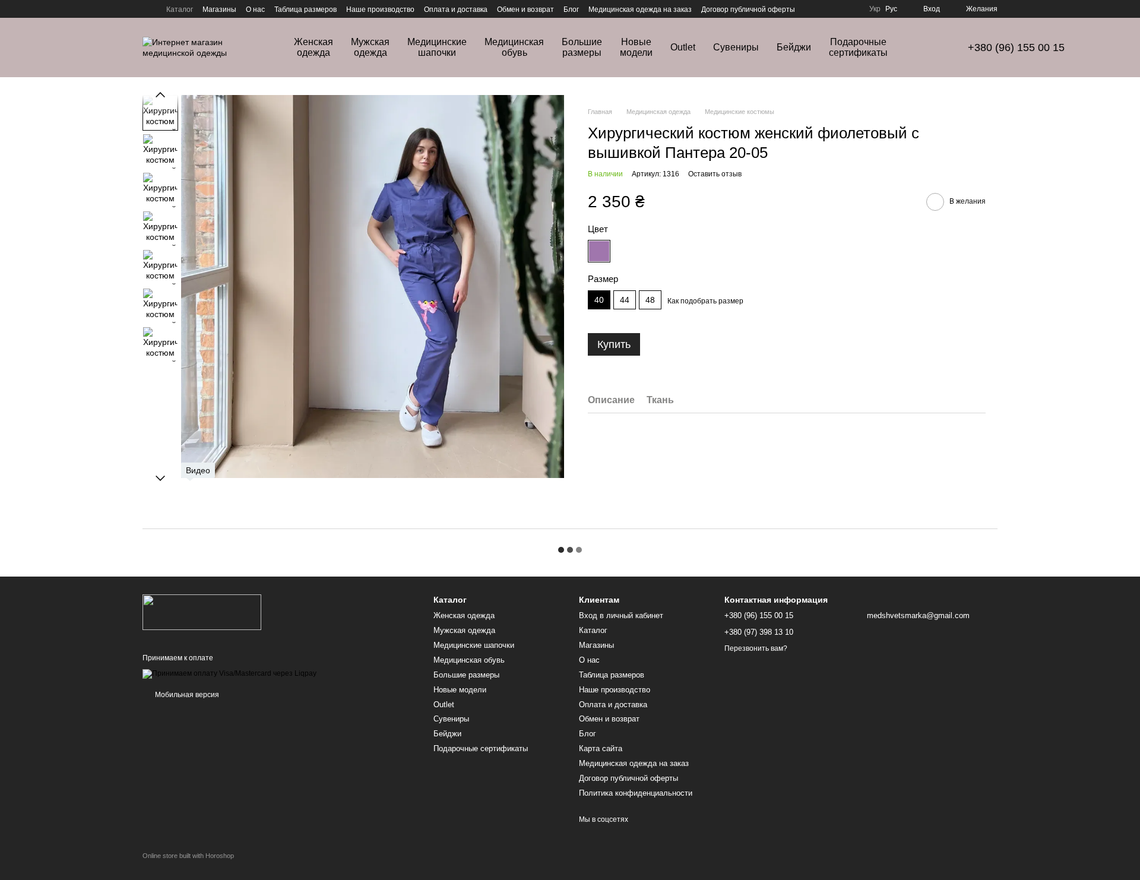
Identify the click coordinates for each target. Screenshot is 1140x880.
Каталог (179, 9)
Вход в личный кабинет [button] (621, 615)
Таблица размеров (305, 9)
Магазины (219, 9)
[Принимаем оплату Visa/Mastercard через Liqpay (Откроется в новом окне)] (229, 673)
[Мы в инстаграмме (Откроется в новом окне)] (147, 9)
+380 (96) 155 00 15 (1016, 47)
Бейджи (794, 47)
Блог (571, 9)
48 (650, 300)
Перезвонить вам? (755, 648)
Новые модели (636, 47)
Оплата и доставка (455, 9)
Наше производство (380, 9)
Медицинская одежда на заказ (640, 9)
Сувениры (736, 47)
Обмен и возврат (525, 9)
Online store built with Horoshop (188, 855)
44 (624, 300)
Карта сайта (600, 748)
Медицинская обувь (514, 47)
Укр (875, 8)
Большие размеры (582, 47)
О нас (255, 9)
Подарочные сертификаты (858, 47)
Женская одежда (313, 47)
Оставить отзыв (715, 174)
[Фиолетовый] (628, 251)
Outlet (682, 47)
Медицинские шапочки (437, 47)
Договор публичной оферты (748, 9)
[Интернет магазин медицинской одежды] (201, 611)
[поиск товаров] (929, 47)
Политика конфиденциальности (635, 793)
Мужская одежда (370, 47)
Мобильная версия (186, 695)
